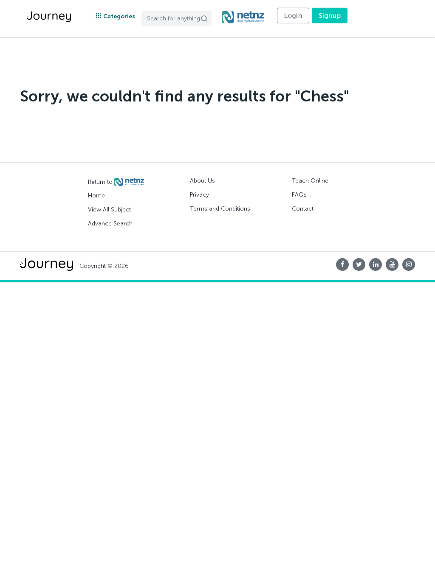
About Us (202, 180)
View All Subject (109, 209)
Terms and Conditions (220, 208)
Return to (101, 181)
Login (293, 15)
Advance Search (110, 223)
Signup (330, 15)
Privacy (199, 194)
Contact (303, 208)
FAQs (299, 194)
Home (96, 195)
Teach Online (310, 180)
